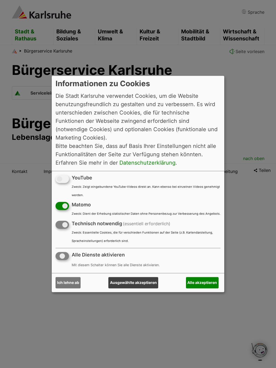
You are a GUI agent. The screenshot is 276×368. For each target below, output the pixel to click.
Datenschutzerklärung (147, 163)
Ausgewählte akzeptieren (133, 282)
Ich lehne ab (68, 282)
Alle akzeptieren (202, 282)
